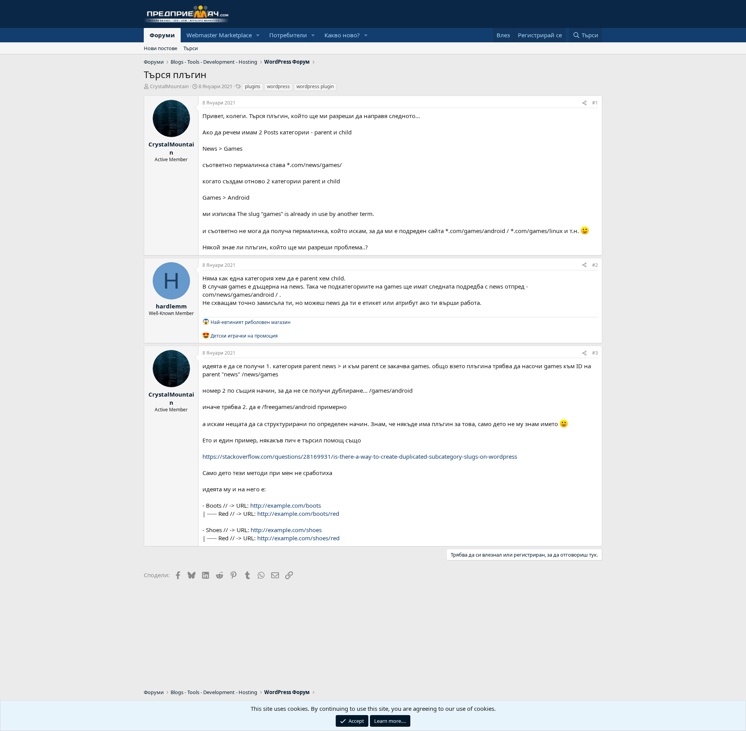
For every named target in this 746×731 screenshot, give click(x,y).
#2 (595, 265)
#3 (595, 353)
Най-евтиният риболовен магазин (251, 322)
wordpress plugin (315, 86)
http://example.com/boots (285, 505)
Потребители (288, 35)
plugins (252, 86)
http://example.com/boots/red (298, 513)
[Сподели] (584, 103)
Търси (190, 48)
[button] (258, 35)
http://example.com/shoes (286, 530)
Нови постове (160, 48)
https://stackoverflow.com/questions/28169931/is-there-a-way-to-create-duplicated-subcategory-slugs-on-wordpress (359, 456)
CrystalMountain (169, 86)
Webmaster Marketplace (219, 35)
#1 (595, 102)
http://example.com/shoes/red (298, 538)
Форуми (162, 35)
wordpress (278, 86)
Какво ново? (342, 35)
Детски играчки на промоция (244, 335)
